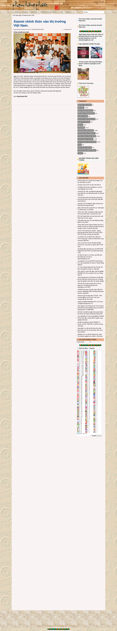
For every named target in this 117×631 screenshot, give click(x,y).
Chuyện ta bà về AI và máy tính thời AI (89, 185)
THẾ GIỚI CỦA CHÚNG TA (48, 12)
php (20, 29)
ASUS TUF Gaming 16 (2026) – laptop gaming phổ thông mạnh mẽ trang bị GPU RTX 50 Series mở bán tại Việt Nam (90, 232)
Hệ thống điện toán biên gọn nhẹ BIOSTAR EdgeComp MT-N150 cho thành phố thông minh (90, 250)
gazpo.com (76, 625)
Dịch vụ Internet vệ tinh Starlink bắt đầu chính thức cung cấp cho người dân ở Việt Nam (90, 244)
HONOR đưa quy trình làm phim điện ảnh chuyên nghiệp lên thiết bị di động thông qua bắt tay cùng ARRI (91, 291)
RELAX (80, 125)
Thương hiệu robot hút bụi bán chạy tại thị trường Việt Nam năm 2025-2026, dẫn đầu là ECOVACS (90, 199)
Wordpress (65, 625)
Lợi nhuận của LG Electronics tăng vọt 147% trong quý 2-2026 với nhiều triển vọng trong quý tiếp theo (91, 238)
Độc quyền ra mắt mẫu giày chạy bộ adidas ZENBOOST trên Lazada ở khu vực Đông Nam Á (91, 273)
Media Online (37, 93)
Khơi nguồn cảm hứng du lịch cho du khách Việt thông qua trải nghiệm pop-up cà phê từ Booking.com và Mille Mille (91, 307)
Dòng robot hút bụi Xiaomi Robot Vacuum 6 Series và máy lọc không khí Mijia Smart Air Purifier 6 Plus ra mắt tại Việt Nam (91, 226)
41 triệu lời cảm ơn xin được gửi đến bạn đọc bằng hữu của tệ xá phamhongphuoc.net (90, 256)
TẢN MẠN (25, 12)
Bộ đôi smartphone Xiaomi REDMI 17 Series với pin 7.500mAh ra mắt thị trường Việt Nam (90, 324)
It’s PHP (101, 2)
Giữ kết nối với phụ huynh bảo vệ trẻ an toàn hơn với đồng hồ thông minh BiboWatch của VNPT (89, 285)
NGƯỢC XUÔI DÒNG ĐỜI (86, 119)
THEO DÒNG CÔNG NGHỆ (86, 136)
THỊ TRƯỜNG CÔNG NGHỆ (87, 142)
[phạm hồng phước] (31, 9)
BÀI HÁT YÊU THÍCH (84, 105)
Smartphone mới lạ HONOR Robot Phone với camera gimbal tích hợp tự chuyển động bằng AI (91, 262)
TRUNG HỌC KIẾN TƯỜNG (87, 150)
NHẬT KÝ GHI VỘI (84, 122)
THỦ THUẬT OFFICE (84, 147)
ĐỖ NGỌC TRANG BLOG (86, 113)
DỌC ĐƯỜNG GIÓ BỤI (85, 110)
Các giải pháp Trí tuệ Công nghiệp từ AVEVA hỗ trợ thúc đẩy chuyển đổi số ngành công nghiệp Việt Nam (91, 318)
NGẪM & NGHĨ (82, 116)
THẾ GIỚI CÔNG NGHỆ (38, 29)
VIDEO (80, 153)
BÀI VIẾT (34, 12)
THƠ (61, 12)
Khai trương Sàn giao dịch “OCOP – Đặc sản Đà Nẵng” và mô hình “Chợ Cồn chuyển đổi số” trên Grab (90, 297)
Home (96, 2)
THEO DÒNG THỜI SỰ (85, 139)
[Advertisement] (90, 453)
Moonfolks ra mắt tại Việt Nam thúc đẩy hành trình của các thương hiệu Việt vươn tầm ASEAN (90, 330)
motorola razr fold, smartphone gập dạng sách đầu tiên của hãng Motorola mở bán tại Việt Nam (91, 193)
